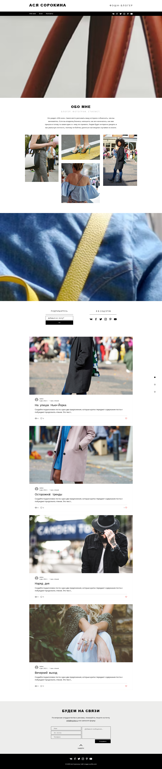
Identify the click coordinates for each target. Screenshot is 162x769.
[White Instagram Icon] (124, 14)
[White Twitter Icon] (120, 14)
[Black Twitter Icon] (100, 319)
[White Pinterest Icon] (128, 14)
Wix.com (94, 764)
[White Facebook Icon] (117, 14)
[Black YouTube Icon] (115, 319)
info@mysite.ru (72, 720)
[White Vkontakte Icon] (113, 14)
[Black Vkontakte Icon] (91, 319)
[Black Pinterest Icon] (110, 319)
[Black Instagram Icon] (105, 319)
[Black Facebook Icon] (96, 319)
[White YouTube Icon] (131, 14)
